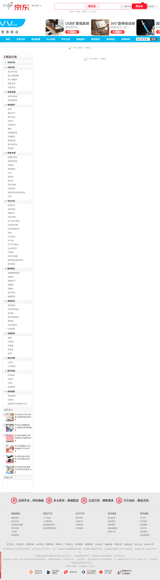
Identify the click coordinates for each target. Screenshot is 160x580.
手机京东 (69, 544)
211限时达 (47, 521)
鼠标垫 (10, 277)
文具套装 (11, 237)
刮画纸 (10, 400)
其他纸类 (11, 188)
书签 (10, 196)
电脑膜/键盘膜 (14, 273)
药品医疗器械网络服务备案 (70, 549)
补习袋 (10, 240)
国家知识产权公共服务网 (124, 572)
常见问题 (15, 528)
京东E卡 (143, 528)
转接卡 (10, 121)
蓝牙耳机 (11, 292)
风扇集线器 (12, 133)
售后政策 (111, 518)
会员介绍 (15, 521)
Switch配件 (12, 325)
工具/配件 (12, 366)
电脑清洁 (11, 281)
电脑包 (10, 288)
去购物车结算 (148, 6)
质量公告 (118, 544)
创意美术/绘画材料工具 (17, 404)
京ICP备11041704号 (41, 549)
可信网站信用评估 (36, 572)
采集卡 (10, 379)
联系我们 (20, 544)
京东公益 (138, 544)
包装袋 (10, 345)
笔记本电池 (12, 96)
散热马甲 (11, 113)
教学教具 (11, 264)
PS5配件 (11, 329)
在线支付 (79, 521)
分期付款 (79, 525)
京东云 (92, 566)
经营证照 (81, 559)
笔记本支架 (12, 72)
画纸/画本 (12, 396)
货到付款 (79, 518)
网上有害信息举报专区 (89, 572)
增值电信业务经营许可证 (81, 563)
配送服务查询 (49, 525)
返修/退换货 (113, 528)
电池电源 (35, 39)
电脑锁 (10, 285)
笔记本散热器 (13, 317)
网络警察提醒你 (54, 572)
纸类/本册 (11, 153)
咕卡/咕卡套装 (14, 221)
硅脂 (10, 109)
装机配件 (80, 39)
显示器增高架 (13, 76)
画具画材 (11, 391)
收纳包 (10, 313)
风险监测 (108, 544)
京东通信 (144, 532)
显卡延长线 (12, 144)
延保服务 (144, 525)
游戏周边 (110, 39)
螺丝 (10, 129)
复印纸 (10, 177)
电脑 (78, 11)
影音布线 (11, 371)
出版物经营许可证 (81, 556)
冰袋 (10, 353)
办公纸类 (50, 39)
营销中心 (59, 544)
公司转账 (79, 528)
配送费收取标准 (50, 528)
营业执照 (153, 559)
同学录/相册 (13, 256)
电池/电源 (11, 92)
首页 (8, 39)
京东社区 (98, 544)
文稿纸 (10, 252)
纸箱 (10, 338)
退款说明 (111, 525)
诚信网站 (71, 572)
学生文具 (65, 39)
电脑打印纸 (12, 157)
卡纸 (10, 173)
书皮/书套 (12, 217)
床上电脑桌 (12, 79)
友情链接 (79, 544)
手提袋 (10, 342)
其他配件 (11, 136)
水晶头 (10, 362)
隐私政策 (128, 544)
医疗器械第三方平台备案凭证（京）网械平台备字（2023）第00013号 (117, 559)
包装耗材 (125, 39)
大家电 (14, 532)
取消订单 (111, 532)
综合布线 (11, 358)
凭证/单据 (12, 185)
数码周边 (95, 39)
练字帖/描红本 (14, 229)
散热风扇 (11, 140)
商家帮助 (49, 544)
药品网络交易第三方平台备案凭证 (119, 549)
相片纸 (10, 181)
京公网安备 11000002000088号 (16, 549)
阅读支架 (11, 209)
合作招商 (39, 544)
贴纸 (10, 233)
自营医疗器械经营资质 (92, 549)
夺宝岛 (143, 518)
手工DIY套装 (13, 244)
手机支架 (11, 87)
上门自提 (47, 518)
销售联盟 (89, 544)
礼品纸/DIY (12, 248)
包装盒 (10, 349)
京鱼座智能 (144, 535)
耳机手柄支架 (13, 309)
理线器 (10, 148)
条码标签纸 (12, 161)
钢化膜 (10, 321)
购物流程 (15, 518)
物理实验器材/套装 (15, 260)
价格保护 (111, 521)
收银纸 (10, 165)
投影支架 (11, 83)
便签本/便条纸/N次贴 (16, 192)
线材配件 (11, 387)
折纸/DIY (11, 205)
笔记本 (72, 11)
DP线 (10, 383)
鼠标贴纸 (11, 305)
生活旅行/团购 (17, 525)
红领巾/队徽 (13, 225)
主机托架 (11, 125)
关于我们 (10, 544)
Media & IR (149, 544)
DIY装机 (143, 521)
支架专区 (20, 39)
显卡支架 (11, 117)
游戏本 (84, 11)
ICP (54, 549)
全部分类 (11, 62)
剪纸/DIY (11, 213)
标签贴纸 (11, 169)
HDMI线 (11, 375)
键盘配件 (11, 296)
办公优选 (92, 11)
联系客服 (15, 535)
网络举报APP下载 (106, 572)
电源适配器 (12, 100)
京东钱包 (82, 566)
